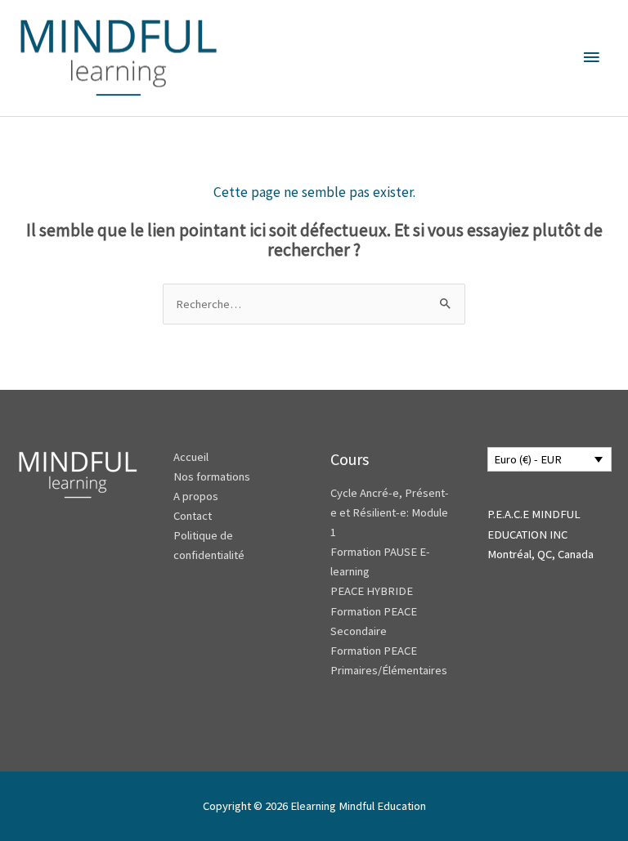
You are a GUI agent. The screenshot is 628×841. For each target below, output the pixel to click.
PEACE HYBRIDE (372, 591)
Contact (192, 515)
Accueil (191, 457)
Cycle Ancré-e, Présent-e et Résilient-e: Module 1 (389, 512)
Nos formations (211, 476)
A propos (195, 496)
